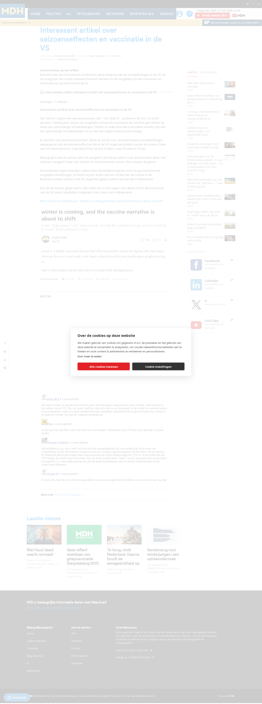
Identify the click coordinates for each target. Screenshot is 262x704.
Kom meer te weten (90, 356)
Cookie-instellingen (158, 366)
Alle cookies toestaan (103, 366)
